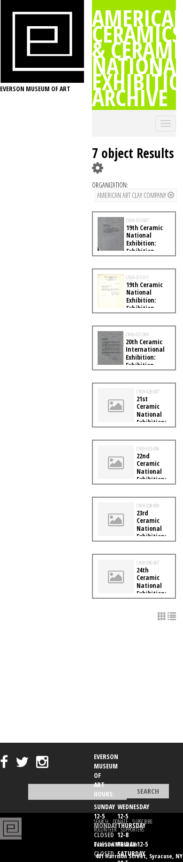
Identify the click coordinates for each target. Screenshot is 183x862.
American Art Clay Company (132, 195)
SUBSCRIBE (142, 822)
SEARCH (101, 822)
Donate (120, 822)
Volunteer (105, 829)
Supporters (132, 829)
